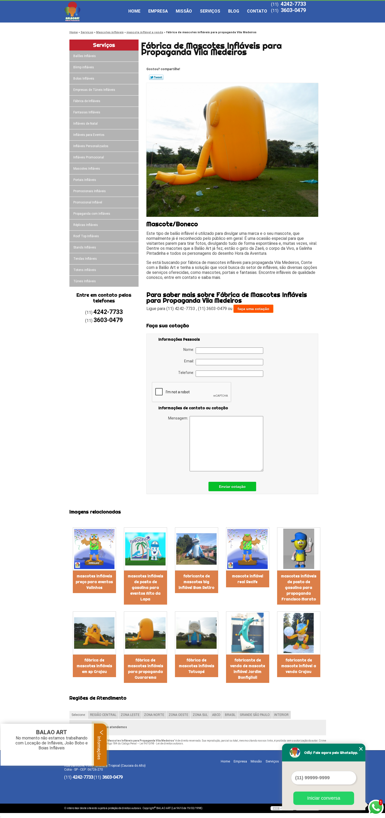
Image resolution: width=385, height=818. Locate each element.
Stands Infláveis (84, 247)
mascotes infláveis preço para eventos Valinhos (94, 582)
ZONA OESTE (178, 715)
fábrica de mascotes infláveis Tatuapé (196, 666)
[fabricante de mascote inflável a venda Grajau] (298, 633)
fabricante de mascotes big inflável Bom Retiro (196, 582)
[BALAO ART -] (94, 11)
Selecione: (79, 715)
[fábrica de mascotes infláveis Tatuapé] (196, 633)
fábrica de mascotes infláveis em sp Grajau (94, 666)
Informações (99, 747)
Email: (190, 361)
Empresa (158, 11)
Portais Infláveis (84, 180)
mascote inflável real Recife (247, 579)
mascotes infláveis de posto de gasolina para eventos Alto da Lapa (145, 587)
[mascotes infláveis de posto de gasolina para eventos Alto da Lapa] (145, 549)
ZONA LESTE (130, 715)
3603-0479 (293, 10)
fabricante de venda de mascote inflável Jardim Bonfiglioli (247, 669)
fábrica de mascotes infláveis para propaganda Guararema (145, 669)
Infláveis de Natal (85, 123)
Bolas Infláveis (83, 78)
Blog (233, 11)
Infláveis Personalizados (90, 146)
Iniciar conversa (323, 798)
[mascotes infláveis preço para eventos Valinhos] (94, 549)
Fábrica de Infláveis (86, 101)
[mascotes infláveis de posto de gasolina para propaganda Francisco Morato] (298, 549)
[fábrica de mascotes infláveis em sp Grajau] (94, 633)
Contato (257, 11)
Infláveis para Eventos (88, 135)
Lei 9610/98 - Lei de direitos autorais (161, 743)
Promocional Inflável (87, 202)
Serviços (210, 11)
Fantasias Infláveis (86, 112)
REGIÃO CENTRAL (103, 715)
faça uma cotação (253, 309)
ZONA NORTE (154, 715)
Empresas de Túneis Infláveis (94, 90)
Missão (184, 11)
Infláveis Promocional (88, 157)
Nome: (189, 349)
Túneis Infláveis (84, 281)
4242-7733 (293, 4)
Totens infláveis (84, 270)
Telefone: (187, 373)
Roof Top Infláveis (86, 236)
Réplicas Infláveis (85, 225)
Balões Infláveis (84, 56)
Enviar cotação (232, 486)
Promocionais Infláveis (89, 191)
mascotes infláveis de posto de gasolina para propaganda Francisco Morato (298, 587)
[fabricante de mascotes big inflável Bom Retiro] (196, 549)
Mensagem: (179, 418)
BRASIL (230, 715)
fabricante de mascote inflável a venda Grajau (298, 666)
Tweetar (156, 77)
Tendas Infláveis (85, 259)
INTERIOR (281, 715)
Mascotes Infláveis (86, 168)
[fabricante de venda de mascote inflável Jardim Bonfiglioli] (247, 633)
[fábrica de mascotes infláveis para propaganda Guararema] (145, 633)
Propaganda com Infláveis (91, 213)
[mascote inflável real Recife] (247, 549)
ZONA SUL (200, 715)
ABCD (216, 715)
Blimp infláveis (83, 67)
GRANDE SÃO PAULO (255, 715)
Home (134, 11)
